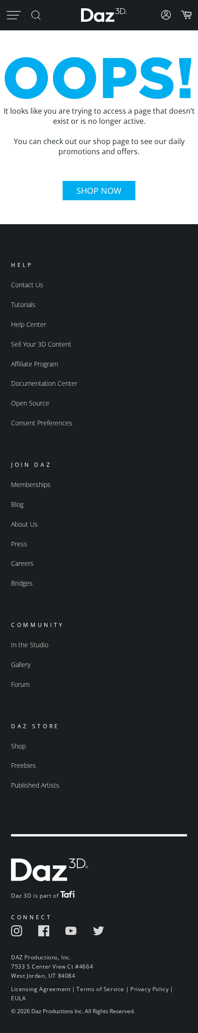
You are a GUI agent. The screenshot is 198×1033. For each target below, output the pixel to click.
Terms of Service (100, 989)
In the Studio (29, 644)
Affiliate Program (34, 364)
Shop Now (99, 190)
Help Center (28, 324)
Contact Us (27, 284)
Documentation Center (44, 383)
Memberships (31, 484)
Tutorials (23, 304)
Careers (22, 563)
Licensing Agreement (40, 989)
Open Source (30, 403)
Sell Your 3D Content (41, 344)
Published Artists (35, 785)
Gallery (20, 664)
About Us (24, 524)
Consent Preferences (41, 422)
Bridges (22, 583)
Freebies (23, 765)
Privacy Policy (149, 989)
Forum (20, 684)
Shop (18, 746)
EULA (18, 998)
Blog (17, 504)
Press (19, 544)
